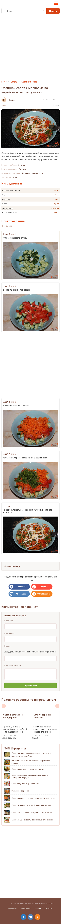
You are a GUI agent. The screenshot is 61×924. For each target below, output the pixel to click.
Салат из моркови (29, 81)
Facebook (21, 586)
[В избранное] (58, 99)
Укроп (4, 204)
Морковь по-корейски (11, 190)
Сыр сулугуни (7, 208)
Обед (14, 177)
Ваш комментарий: (13, 665)
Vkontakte (21, 594)
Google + (44, 586)
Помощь (49, 909)
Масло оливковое (9, 212)
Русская (22, 169)
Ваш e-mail (9, 633)
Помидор (6, 199)
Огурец (5, 195)
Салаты (14, 81)
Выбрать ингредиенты (42, 11)
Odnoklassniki (43, 594)
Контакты (38, 909)
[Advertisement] (30, 47)
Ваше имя (8, 620)
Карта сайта (25, 909)
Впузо (4, 81)
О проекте (12, 909)
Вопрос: (7, 646)
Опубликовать (30, 685)
